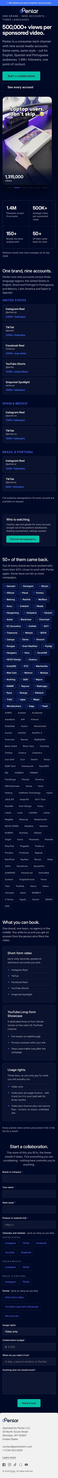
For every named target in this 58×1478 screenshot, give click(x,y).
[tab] (10, 187)
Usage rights (9, 1325)
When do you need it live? (15, 1355)
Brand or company (12, 1172)
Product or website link (15, 1218)
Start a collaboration (21, 76)
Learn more (9, 1457)
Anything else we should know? (18, 1370)
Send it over (29, 1403)
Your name (8, 1187)
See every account (20, 87)
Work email (9, 1202)
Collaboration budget (14, 1340)
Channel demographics (23, 539)
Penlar (12, 1471)
